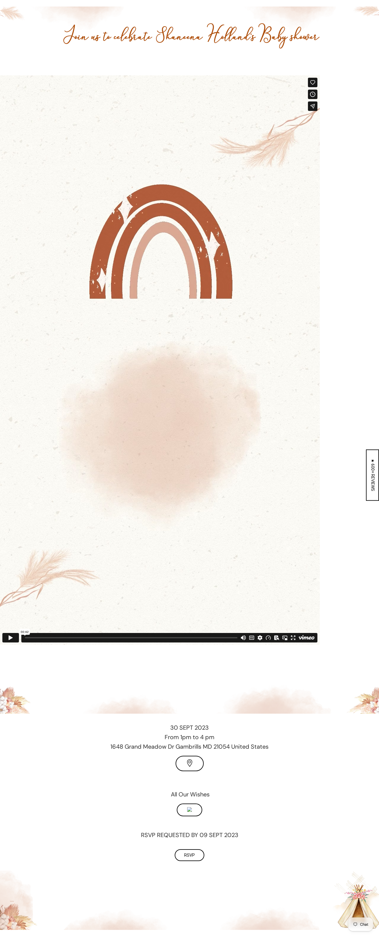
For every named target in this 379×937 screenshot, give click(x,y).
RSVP (189, 855)
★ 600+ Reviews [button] (372, 475)
